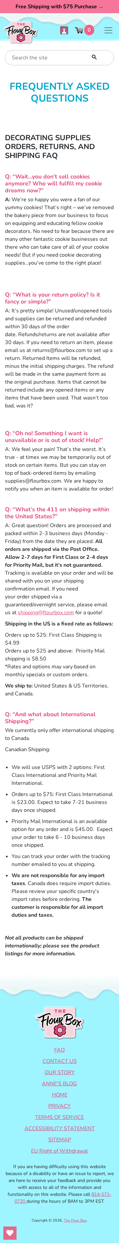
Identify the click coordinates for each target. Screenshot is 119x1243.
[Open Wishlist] (10, 1233)
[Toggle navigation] (108, 30)
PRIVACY (59, 1106)
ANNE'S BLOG (59, 1083)
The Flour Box (75, 1220)
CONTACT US (60, 1061)
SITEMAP (59, 1139)
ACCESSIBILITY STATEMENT (59, 1128)
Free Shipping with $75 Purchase (59, 6)
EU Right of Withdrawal (59, 1151)
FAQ (59, 1050)
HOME (59, 1095)
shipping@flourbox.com (46, 612)
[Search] (94, 56)
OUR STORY (60, 1072)
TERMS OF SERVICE (59, 1117)
